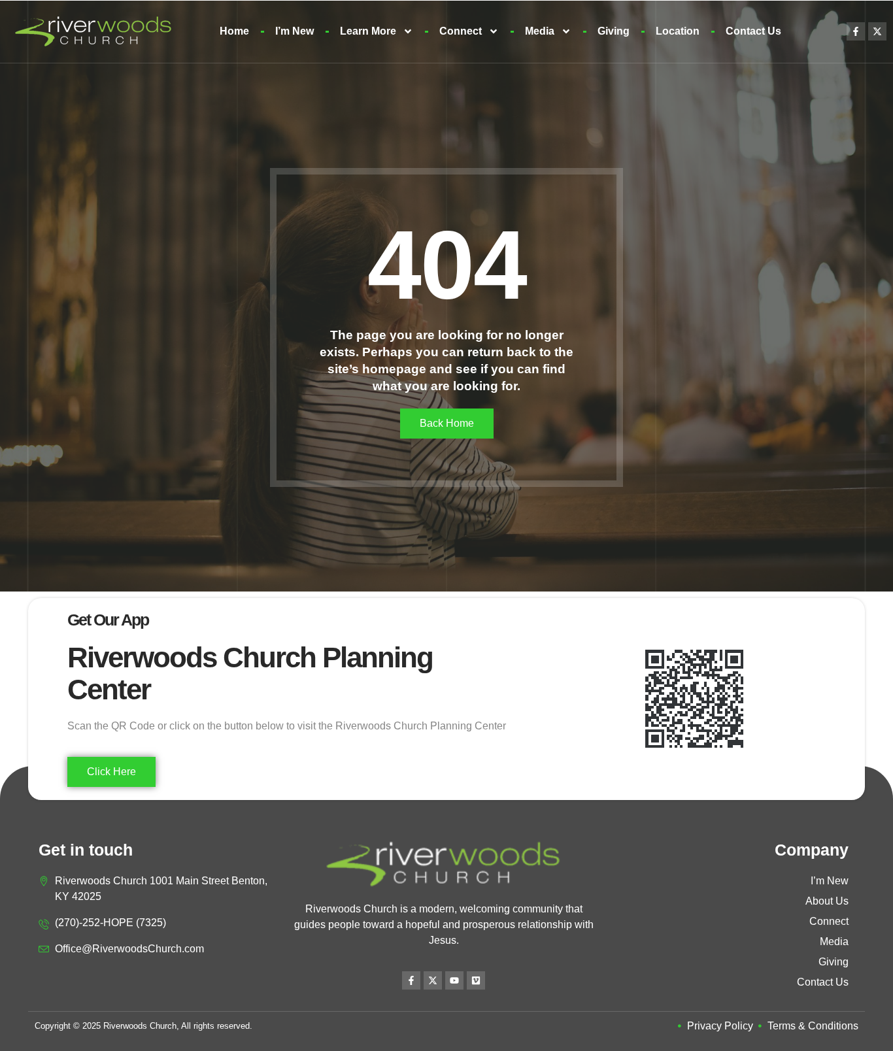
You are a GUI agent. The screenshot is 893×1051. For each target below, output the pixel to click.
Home (234, 31)
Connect (460, 31)
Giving (614, 31)
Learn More (368, 31)
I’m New (294, 31)
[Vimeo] (476, 980)
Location (677, 31)
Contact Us (753, 31)
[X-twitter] (877, 31)
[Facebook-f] (856, 31)
